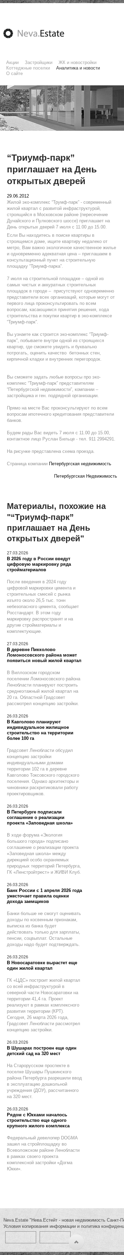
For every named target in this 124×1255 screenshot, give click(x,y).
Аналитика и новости (78, 68)
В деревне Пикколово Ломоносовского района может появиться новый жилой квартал (44, 655)
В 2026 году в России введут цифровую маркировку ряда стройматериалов (39, 564)
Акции (12, 62)
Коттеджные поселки (28, 68)
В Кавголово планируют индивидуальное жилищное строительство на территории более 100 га (40, 730)
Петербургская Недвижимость (85, 476)
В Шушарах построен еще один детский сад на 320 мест (41, 1050)
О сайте (14, 73)
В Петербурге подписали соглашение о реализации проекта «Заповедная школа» (40, 817)
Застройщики (38, 62)
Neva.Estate (42, 33)
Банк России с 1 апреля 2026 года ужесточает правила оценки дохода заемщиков (44, 896)
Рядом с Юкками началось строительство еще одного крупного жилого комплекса (38, 1120)
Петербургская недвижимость (80, 463)
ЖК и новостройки (77, 62)
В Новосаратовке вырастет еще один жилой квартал (42, 965)
